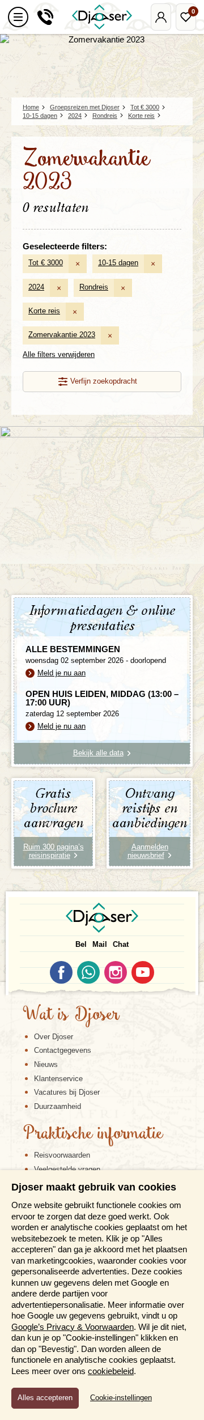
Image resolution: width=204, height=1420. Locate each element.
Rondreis (93, 287)
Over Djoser (53, 1036)
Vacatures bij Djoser (67, 1092)
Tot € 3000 (45, 262)
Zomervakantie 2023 (61, 334)
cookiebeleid (111, 1371)
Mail (99, 944)
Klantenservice (58, 1078)
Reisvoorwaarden (62, 1155)
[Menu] (18, 17)
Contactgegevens (62, 1050)
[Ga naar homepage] (102, 17)
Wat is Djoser (71, 1015)
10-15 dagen (118, 262)
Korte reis (44, 311)
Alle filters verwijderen (59, 354)
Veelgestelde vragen (67, 1169)
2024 (36, 287)
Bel (81, 944)
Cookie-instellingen (121, 1398)
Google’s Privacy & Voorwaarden (72, 1327)
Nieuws (46, 1064)
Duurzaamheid (57, 1106)
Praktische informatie (93, 1134)
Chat (121, 944)
